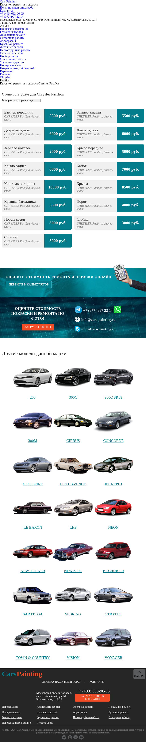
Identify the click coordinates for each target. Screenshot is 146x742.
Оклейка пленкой (11, 53)
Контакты (6, 10)
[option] (73, 180)
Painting (22, 674)
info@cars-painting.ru (98, 319)
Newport (73, 571)
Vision (73, 657)
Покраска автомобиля (14, 28)
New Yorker (33, 571)
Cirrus (73, 440)
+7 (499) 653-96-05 (93, 691)
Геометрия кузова (11, 31)
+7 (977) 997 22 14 (98, 310)
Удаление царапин (12, 62)
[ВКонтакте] (64, 737)
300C (73, 397)
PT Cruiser (113, 571)
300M (32, 440)
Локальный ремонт (12, 34)
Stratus (113, 614)
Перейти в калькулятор (29, 284)
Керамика (6, 71)
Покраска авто (10, 706)
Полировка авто (10, 65)
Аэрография (8, 41)
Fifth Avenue (73, 484)
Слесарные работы (12, 37)
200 (33, 397)
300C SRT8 (113, 397)
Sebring (73, 614)
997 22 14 (11, 16)
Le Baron (33, 527)
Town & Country (33, 657)
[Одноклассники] (70, 737)
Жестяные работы (11, 47)
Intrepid (113, 484)
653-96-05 (12, 13)
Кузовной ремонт (11, 44)
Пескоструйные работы (15, 50)
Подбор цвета (9, 56)
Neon (113, 527)
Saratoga (33, 614)
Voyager (113, 657)
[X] (75, 737)
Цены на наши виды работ (17, 7)
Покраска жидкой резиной (17, 68)
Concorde (113, 440)
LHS (73, 527)
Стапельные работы (13, 59)
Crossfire (33, 484)
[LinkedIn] (81, 737)
